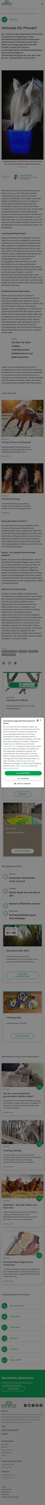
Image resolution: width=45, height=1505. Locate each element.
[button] (22, 783)
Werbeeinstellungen (28, 761)
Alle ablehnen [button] (23, 779)
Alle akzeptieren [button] (23, 773)
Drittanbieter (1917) (10, 746)
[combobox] (38, 720)
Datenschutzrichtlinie (10, 768)
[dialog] (22, 752)
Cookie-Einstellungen (22, 766)
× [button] (40, 720)
